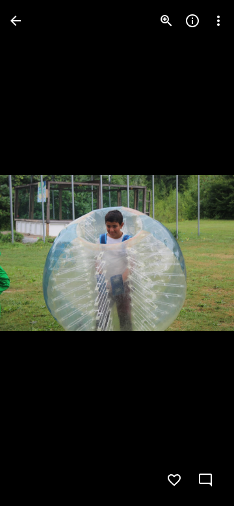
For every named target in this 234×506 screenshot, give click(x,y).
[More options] (218, 21)
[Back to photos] (15, 20)
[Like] (174, 480)
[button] (36, 253)
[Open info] (192, 21)
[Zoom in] (166, 21)
